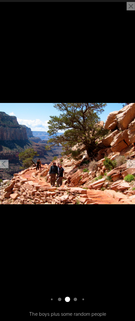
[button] (4, 164)
